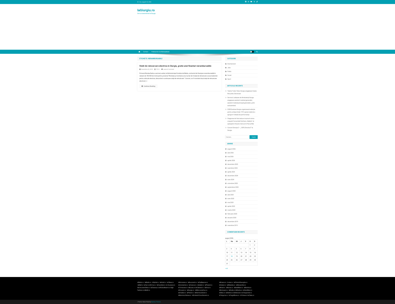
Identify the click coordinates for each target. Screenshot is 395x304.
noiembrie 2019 (232, 225)
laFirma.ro (152, 285)
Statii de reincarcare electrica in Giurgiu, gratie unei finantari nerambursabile (175, 66)
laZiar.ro (146, 285)
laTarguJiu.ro (224, 295)
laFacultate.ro (161, 285)
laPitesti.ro (190, 293)
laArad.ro (222, 287)
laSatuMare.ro (247, 290)
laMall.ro (140, 285)
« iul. (226, 268)
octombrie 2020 (232, 183)
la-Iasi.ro (230, 282)
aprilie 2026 (231, 160)
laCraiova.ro (192, 285)
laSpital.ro (155, 282)
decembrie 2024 (232, 175)
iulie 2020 (230, 195)
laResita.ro (238, 290)
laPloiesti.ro (208, 285)
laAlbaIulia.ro (231, 285)
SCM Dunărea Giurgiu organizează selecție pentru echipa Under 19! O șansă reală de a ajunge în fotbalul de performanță (241, 112)
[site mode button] (252, 52)
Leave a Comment (168, 69)
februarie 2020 (232, 214)
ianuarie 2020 (231, 217)
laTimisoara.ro (183, 287)
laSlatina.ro (229, 293)
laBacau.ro (229, 287)
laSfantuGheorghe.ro (240, 282)
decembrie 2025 (232, 164)
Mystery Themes (156, 302)
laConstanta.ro (183, 285)
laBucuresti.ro (192, 282)
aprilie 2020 (231, 206)
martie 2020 (231, 210)
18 (231, 256)
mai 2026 (230, 156)
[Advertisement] (197, 34)
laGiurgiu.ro (146, 10)
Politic (229, 71)
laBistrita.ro (247, 287)
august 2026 (231, 149)
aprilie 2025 (231, 172)
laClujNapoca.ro (203, 282)
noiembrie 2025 (232, 168)
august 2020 (231, 191)
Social (229, 75)
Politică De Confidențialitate (160, 52)
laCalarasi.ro (200, 287)
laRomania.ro (182, 282)
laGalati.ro (200, 285)
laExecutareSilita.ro (143, 287)
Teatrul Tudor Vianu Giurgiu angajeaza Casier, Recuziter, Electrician (242, 92)
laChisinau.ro (154, 287)
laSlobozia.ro (237, 293)
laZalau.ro (251, 295)
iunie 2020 (230, 198)
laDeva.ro (207, 287)
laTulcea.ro (244, 295)
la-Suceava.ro (170, 285)
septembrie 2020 (233, 187)
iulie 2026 (230, 153)
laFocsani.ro (182, 290)
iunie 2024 (230, 179)
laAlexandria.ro (241, 285)
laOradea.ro (182, 293)
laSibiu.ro (222, 293)
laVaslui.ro (223, 285)
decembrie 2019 (232, 221)
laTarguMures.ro (234, 295)
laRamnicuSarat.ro (201, 293)
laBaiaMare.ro (238, 287)
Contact (145, 52)
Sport (229, 79)
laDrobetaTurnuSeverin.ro (200, 295)
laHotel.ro (163, 282)
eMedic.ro (140, 282)
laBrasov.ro (222, 282)
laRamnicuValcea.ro (184, 295)
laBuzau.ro (192, 287)
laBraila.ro (232, 290)
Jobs (229, 67)
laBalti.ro (147, 290)
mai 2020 (230, 202)
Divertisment (231, 64)
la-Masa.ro (170, 282)
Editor (158, 69)
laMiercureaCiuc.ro (201, 290)
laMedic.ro (148, 282)
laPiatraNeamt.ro (164, 287)
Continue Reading (149, 86)
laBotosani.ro (223, 290)
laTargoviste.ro (247, 293)
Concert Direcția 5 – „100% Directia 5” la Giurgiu (240, 129)
